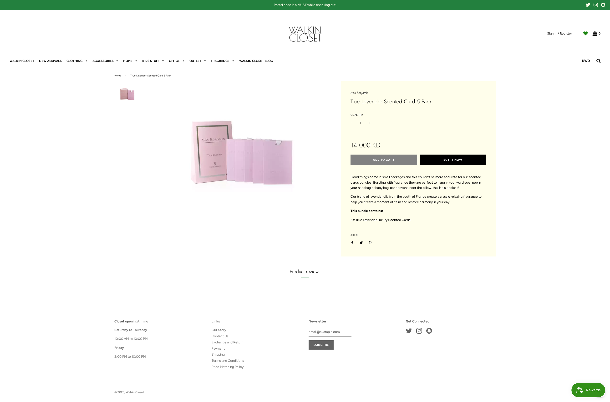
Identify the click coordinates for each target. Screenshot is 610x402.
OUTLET (195, 61)
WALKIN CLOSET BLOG (256, 61)
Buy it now (452, 159)
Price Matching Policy (228, 367)
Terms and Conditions (228, 361)
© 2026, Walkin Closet (129, 392)
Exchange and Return (228, 342)
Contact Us (220, 336)
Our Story (219, 330)
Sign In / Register (559, 33)
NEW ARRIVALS (50, 61)
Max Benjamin (360, 92)
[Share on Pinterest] (370, 242)
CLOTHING (74, 61)
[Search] (598, 61)
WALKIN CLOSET (22, 61)
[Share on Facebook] (353, 242)
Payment (218, 349)
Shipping (218, 354)
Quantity (357, 114)
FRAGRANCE (220, 61)
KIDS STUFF (151, 61)
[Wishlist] (585, 33)
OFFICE (174, 61)
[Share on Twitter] (361, 242)
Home (117, 75)
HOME (128, 61)
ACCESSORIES (103, 61)
